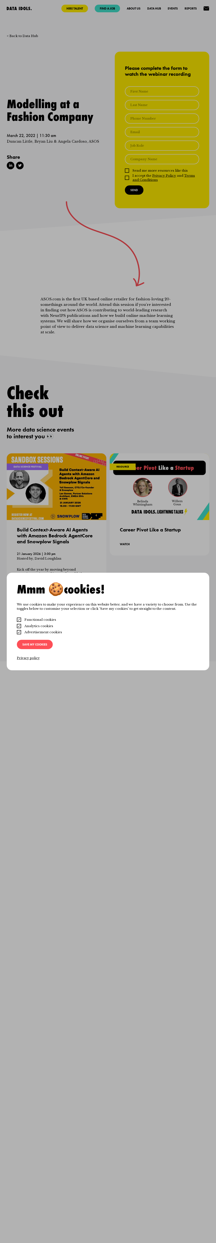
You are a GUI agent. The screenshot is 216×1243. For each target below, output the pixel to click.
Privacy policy (28, 658)
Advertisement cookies (43, 632)
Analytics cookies (38, 626)
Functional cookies (40, 620)
